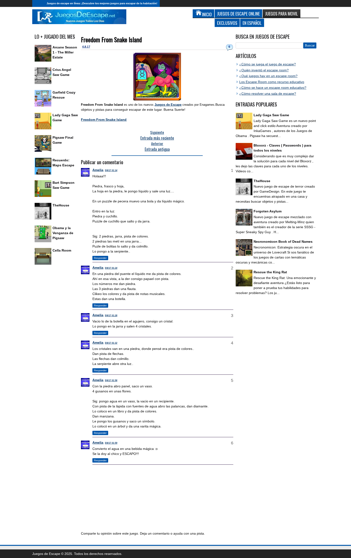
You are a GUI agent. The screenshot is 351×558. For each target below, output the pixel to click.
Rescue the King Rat (270, 272)
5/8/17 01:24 (111, 268)
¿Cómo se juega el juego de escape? (267, 64)
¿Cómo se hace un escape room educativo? (272, 87)
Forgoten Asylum (268, 211)
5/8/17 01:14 (111, 170)
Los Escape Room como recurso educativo (271, 82)
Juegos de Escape (167, 104)
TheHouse (61, 205)
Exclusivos (227, 23)
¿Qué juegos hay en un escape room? (268, 76)
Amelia (97, 170)
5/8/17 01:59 (111, 443)
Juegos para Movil (281, 13)
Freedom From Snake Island (111, 39)
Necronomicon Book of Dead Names (283, 241)
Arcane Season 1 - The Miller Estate (65, 52)
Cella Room (62, 250)
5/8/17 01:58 (111, 380)
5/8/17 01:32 (111, 343)
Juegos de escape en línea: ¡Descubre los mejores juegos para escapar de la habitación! (102, 3)
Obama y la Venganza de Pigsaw (63, 233)
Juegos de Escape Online (238, 13)
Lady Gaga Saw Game (271, 115)
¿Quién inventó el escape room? (264, 70)
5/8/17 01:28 (111, 315)
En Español (252, 23)
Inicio (38, 3)
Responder (100, 258)
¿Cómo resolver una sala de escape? (267, 93)
